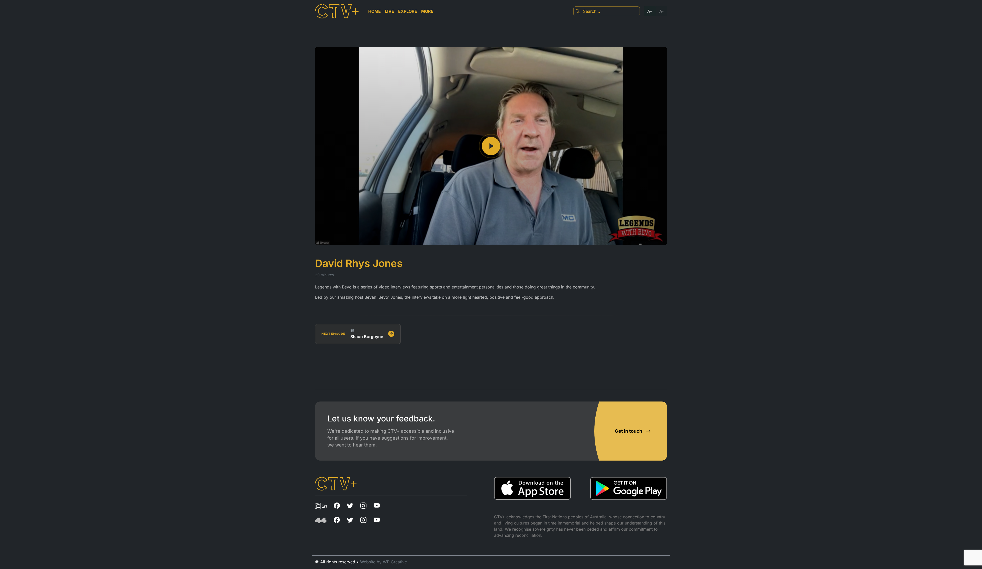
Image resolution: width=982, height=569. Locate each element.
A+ (650, 11)
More (427, 11)
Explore (407, 11)
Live (389, 11)
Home (374, 11)
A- (661, 11)
